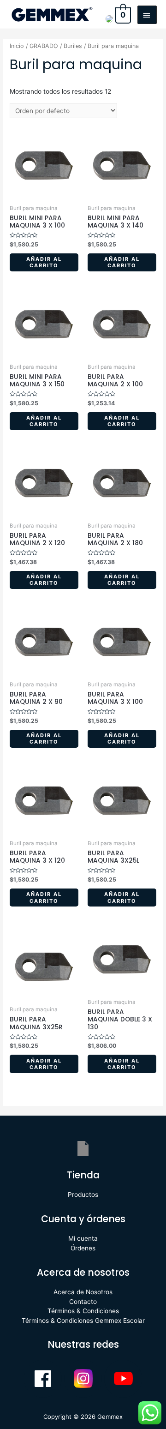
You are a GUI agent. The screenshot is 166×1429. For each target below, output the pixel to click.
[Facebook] (43, 1379)
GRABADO (44, 45)
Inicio (17, 45)
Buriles (73, 45)
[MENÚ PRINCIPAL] (147, 15)
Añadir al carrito (44, 262)
